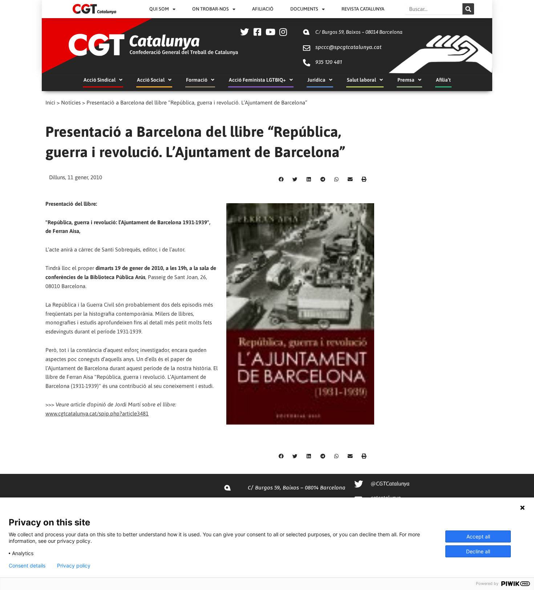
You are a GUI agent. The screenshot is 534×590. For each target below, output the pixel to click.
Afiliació (263, 9)
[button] (281, 179)
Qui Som (159, 9)
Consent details (27, 566)
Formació (196, 80)
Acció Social (151, 80)
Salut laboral (361, 80)
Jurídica (316, 80)
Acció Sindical (100, 80)
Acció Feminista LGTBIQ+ (257, 80)
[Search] (468, 9)
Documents (304, 9)
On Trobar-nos (210, 9)
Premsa (405, 80)
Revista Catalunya (362, 9)
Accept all (478, 536)
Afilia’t (443, 80)
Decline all (478, 551)
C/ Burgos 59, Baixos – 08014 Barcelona (358, 32)
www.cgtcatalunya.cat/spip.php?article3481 (97, 413)
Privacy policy (73, 566)
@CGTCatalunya (390, 483)
